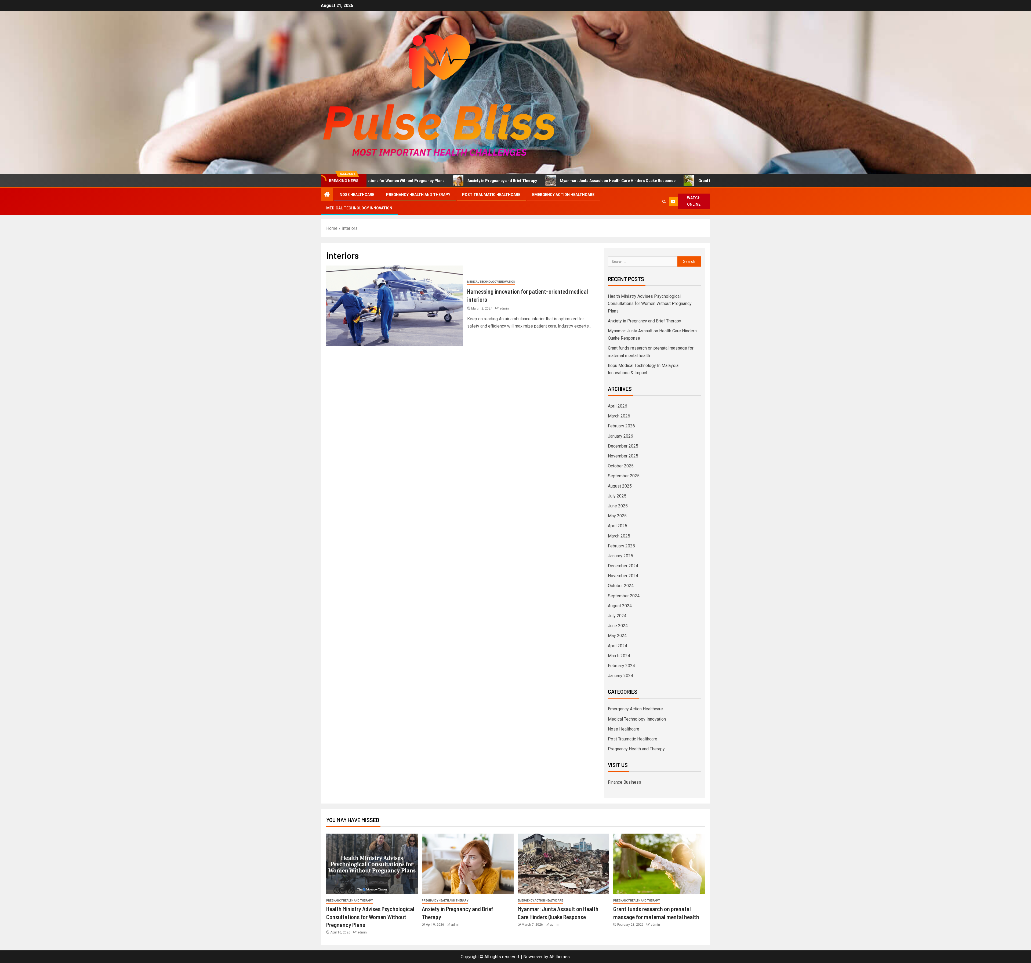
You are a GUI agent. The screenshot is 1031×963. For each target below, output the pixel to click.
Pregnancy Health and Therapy (418, 194)
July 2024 (617, 615)
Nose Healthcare (357, 194)
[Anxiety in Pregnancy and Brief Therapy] (467, 864)
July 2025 (617, 496)
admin (504, 308)
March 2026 (619, 416)
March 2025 (619, 536)
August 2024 (620, 605)
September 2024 (624, 595)
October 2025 (621, 465)
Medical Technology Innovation (359, 208)
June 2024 (618, 625)
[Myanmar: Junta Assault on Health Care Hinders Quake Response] (563, 864)
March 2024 (619, 655)
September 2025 (624, 475)
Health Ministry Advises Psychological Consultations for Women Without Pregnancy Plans (650, 303)
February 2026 (621, 425)
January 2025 (620, 555)
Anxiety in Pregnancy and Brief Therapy (429, 181)
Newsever (533, 956)
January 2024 (620, 675)
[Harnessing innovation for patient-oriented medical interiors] (394, 306)
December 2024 (623, 565)
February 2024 (621, 665)
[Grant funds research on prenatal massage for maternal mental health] (659, 864)
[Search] (664, 201)
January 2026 (620, 436)
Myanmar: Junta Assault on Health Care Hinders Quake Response (545, 181)
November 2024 (623, 575)
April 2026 (617, 406)
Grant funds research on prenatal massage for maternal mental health (688, 181)
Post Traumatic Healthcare (491, 194)
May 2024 (617, 635)
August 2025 (620, 486)
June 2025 (618, 505)
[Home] (327, 195)
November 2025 (623, 456)
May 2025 (617, 515)
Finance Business (624, 782)
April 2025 (617, 525)
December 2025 (623, 446)
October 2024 (621, 585)
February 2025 (621, 545)
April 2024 (617, 645)
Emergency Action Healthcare (563, 194)
